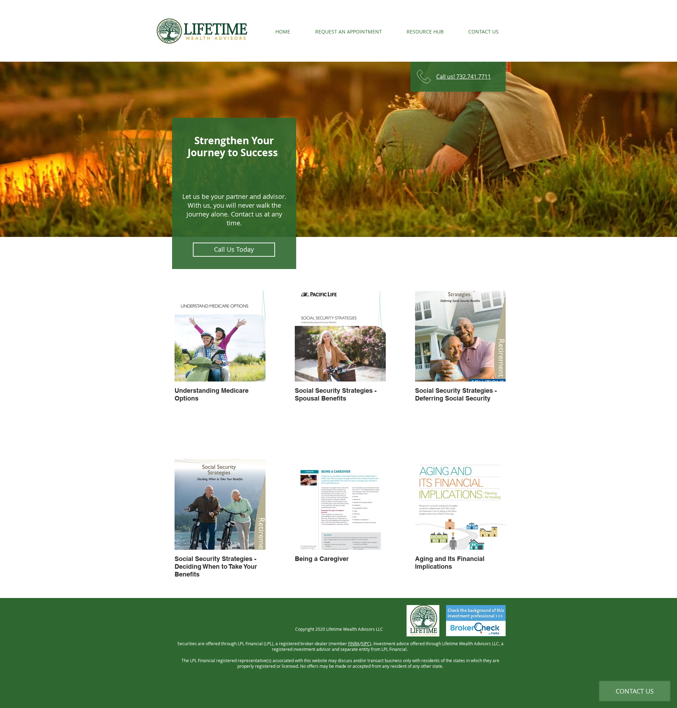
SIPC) (366, 643)
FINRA (354, 643)
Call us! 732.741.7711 (463, 76)
